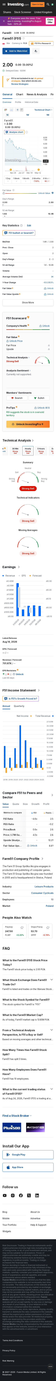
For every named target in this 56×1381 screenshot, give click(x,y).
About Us (35, 1212)
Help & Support (38, 1224)
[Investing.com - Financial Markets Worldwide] (18, 4)
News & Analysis (37, 94)
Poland (50, 906)
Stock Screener (22, 12)
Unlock (33, 845)
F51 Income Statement (19, 690)
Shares (7, 12)
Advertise (35, 1218)
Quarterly (19, 706)
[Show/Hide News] (21, 110)
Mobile (5, 1218)
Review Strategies (19, 84)
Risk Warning (8, 1361)
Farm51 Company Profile (20, 859)
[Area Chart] (11, 110)
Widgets (6, 1231)
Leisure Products (44, 886)
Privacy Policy (8, 1350)
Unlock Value (44, 193)
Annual (6, 706)
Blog (4, 1212)
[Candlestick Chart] (5, 110)
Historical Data (31, 102)
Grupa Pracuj (36, 927)
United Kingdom (43, 12)
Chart (19, 94)
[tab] (15, 451)
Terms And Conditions (12, 1340)
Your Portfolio (9, 1224)
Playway (9, 927)
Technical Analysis (16, 440)
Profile (18, 102)
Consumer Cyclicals (42, 893)
